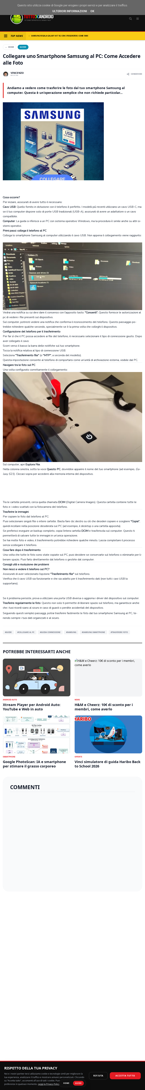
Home (9, 47)
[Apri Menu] (5, 36)
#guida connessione (50, 632)
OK (92, 11)
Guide (23, 47)
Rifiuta (98, 1075)
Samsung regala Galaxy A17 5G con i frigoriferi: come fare (59, 36)
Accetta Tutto (125, 1075)
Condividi (136, 74)
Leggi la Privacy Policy (48, 1084)
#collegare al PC (25, 632)
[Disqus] (72, 840)
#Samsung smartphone (93, 632)
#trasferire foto (119, 632)
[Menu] (137, 18)
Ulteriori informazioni (69, 11)
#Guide (8, 632)
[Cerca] (130, 18)
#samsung (71, 632)
